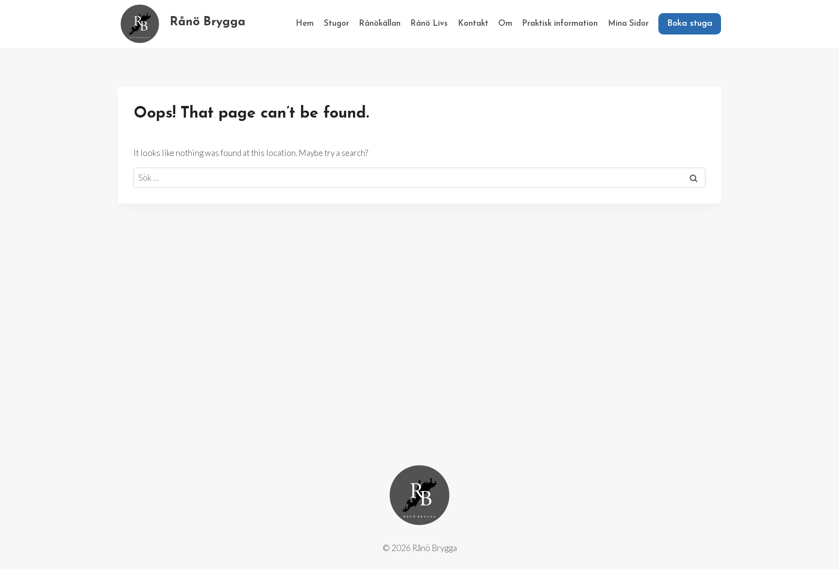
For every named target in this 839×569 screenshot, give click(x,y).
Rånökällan (380, 23)
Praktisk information (560, 23)
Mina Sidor (628, 23)
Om (505, 23)
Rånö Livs (429, 23)
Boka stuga (689, 23)
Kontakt (473, 23)
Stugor (336, 23)
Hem (305, 23)
